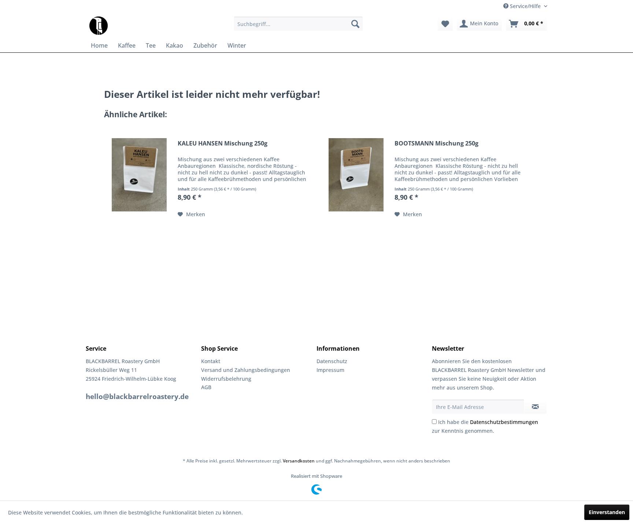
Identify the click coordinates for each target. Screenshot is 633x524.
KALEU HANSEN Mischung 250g (222, 143)
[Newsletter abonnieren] (535, 406)
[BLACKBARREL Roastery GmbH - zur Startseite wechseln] (98, 25)
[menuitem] (298, 23)
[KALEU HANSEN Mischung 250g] (139, 174)
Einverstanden (607, 512)
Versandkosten (299, 461)
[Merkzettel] (445, 23)
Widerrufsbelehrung (226, 378)
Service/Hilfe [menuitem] (525, 6)
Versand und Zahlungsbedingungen (245, 369)
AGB (206, 387)
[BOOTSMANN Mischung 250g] (356, 174)
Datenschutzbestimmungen (504, 421)
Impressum (330, 369)
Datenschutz (331, 361)
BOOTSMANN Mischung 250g (436, 143)
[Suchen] (355, 23)
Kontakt (210, 361)
